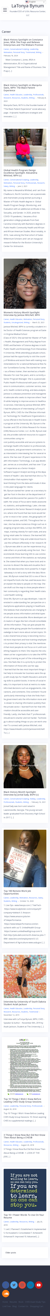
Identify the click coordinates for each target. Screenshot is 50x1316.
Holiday (33, 799)
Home (5, 1302)
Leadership (34, 49)
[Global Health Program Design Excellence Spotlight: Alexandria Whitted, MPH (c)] (25, 147)
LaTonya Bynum (28, 6)
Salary (6, 186)
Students (24, 98)
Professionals (38, 94)
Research (7, 98)
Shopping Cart (36, 1306)
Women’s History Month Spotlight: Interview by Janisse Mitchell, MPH (22, 314)
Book (21, 1302)
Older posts (10, 1252)
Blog (14, 1306)
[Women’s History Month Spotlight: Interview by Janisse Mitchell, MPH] (25, 283)
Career (6, 49)
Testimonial (30, 52)
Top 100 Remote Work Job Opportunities (17, 892)
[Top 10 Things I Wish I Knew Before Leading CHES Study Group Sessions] (25, 1067)
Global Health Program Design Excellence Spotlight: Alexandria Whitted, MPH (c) (20, 173)
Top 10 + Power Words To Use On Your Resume (24, 1216)
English (32, 2)
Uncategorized (17, 322)
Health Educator (16, 94)
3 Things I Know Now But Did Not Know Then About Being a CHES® (24, 1136)
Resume (13, 1302)
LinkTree (6, 1306)
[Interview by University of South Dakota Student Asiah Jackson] (25, 976)
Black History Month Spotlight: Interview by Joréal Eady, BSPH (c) (21, 793)
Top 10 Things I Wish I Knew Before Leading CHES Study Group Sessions (22, 1100)
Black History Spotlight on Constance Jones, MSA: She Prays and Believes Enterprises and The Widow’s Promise (23, 42)
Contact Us (23, 1306)
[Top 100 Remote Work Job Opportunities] (25, 858)
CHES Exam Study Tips (35, 1302)
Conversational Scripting (19, 49)
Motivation (8, 52)
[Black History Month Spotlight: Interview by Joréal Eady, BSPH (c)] (25, 766)
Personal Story (19, 52)
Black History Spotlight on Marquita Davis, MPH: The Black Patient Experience (23, 88)
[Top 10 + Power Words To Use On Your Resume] (25, 1189)
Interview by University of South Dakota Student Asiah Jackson (25, 1003)
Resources (16, 98)
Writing (38, 52)
